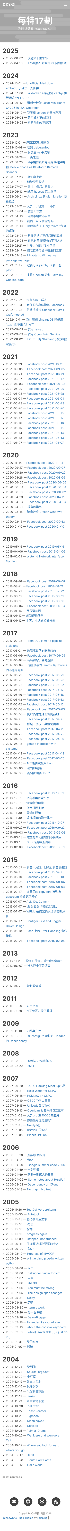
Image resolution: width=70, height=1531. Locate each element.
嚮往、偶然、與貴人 (41, 186)
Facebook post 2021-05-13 (45, 438)
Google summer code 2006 (46, 1165)
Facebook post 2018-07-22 (45, 591)
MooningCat (35, 1421)
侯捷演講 (32, 1386)
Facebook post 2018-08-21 (44, 586)
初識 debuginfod (38, 147)
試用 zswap (35, 329)
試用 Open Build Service (44, 334)
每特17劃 (9, 4)
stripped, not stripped (42, 1239)
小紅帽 (31, 1376)
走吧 (30, 1302)
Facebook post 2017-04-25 (45, 719)
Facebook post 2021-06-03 (46, 384)
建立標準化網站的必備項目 (44, 837)
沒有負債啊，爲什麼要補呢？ (45, 961)
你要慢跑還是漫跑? (39, 1120)
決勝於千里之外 (38, 58)
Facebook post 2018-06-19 (45, 596)
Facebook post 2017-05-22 (45, 685)
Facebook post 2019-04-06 (47, 551)
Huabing (42, 1517)
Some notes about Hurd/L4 (46, 1179)
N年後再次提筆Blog (39, 763)
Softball (32, 1425)
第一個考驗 (35, 1312)
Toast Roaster (36, 1411)
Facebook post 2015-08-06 (46, 882)
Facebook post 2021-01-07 (45, 442)
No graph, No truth (39, 1189)
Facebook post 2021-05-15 (45, 428)
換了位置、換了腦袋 (39, 1011)
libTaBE (33, 1283)
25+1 (30, 1066)
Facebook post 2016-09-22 (46, 827)
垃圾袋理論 (34, 986)
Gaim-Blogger (37, 1317)
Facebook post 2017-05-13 (45, 699)
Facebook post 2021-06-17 (45, 379)
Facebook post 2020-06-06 (47, 482)
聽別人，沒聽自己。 (41, 1061)
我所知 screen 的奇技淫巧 (44, 112)
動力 (31, 1248)
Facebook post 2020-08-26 (46, 477)
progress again (37, 1234)
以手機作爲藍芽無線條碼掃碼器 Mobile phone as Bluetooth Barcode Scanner (35, 167)
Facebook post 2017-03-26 (46, 758)
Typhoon (33, 1416)
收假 (30, 1224)
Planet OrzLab (37, 1135)
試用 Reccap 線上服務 (41, 191)
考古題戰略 (34, 768)
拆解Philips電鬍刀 (39, 122)
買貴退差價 (33, 611)
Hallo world (35, 1465)
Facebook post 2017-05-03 (46, 709)
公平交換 (32, 1006)
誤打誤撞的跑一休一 (39, 817)
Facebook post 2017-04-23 (46, 729)
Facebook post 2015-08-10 (45, 877)
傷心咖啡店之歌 (37, 1219)
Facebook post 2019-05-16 (45, 546)
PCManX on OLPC (39, 1095)
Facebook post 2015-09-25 (45, 872)
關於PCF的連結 (37, 1130)
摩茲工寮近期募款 (37, 142)
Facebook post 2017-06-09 (46, 655)
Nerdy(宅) (33, 1125)
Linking (31, 1396)
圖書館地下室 (35, 1401)
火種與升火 (34, 1031)
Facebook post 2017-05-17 (45, 690)
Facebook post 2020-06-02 (47, 492)
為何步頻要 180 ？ (39, 773)
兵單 (30, 1268)
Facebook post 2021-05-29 (45, 388)
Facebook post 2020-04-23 (47, 497)
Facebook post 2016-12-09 (45, 793)
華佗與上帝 (34, 177)
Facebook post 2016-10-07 (45, 822)
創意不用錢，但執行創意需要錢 (47, 867)
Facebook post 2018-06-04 (46, 606)
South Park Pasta (39, 1460)
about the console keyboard (46, 1327)
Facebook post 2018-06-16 (45, 601)
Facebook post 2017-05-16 (45, 694)
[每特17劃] (56, 1501)
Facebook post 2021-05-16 (45, 423)
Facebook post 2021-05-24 (45, 398)
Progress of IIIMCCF (40, 1253)
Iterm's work (36, 1307)
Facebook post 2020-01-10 (45, 526)
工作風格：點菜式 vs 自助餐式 (47, 63)
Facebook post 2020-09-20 (47, 472)
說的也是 (32, 1342)
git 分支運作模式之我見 (42, 906)
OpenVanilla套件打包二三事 (45, 1110)
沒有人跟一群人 (37, 300)
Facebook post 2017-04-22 (45, 734)
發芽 (30, 1229)
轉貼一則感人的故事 (41, 1174)
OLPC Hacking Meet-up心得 (47, 1086)
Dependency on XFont (43, 1184)
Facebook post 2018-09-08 (46, 581)
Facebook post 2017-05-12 (45, 704)
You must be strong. (41, 1288)
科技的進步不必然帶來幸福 (45, 235)
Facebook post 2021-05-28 (45, 393)
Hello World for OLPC (41, 1091)
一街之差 (33, 157)
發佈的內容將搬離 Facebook (45, 305)
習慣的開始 (34, 813)
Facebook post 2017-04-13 (45, 753)
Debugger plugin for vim (44, 1273)
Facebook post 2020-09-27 (46, 467)
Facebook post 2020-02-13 (46, 521)
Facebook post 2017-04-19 (45, 739)
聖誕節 (31, 1367)
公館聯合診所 (35, 1391)
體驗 (30, 1346)
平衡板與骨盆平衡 (37, 798)
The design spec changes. (45, 1293)
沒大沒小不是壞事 (38, 965)
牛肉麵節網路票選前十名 (43, 1244)
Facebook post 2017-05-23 (45, 680)
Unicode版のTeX (38, 1105)
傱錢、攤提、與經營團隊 (43, 724)
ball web (33, 1406)
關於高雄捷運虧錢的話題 (43, 714)
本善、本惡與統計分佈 (40, 620)
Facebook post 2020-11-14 (44, 462)
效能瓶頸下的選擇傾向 (41, 650)
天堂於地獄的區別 (39, 117)
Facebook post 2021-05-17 (45, 418)
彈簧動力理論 (35, 803)
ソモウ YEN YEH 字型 (41, 245)
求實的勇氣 (34, 507)
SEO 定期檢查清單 (39, 842)
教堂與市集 (35, 211)
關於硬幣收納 (35, 182)
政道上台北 (34, 1381)
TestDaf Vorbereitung (41, 1209)
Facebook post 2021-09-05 (46, 369)
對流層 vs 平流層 (39, 152)
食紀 (30, 1160)
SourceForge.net (38, 1372)
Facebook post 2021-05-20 (45, 408)
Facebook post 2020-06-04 (47, 487)
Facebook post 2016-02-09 (46, 847)
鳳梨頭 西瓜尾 (36, 1155)
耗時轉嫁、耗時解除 (40, 660)
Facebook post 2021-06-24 (46, 374)
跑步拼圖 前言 (36, 808)
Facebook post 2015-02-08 (46, 940)
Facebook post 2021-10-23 (45, 364)
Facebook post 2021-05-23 (45, 403)
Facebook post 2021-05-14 (45, 433)
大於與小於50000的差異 (43, 1115)
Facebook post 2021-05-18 (45, 413)
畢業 (30, 1278)
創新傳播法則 (34, 615)
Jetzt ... (32, 1455)
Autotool (33, 1214)
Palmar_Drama (37, 1430)
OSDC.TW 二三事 (38, 1100)
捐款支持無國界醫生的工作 (44, 250)
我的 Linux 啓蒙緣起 (40, 221)
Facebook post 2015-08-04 (46, 887)
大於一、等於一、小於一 (43, 206)
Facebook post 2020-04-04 (47, 502)
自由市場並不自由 (38, 216)
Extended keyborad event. (45, 1322)
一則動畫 (33, 1169)
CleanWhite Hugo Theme (18, 1517)
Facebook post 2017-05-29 (45, 675)
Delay (31, 1298)
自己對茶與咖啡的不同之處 (45, 240)
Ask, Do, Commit (38, 901)
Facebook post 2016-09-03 (47, 832)
